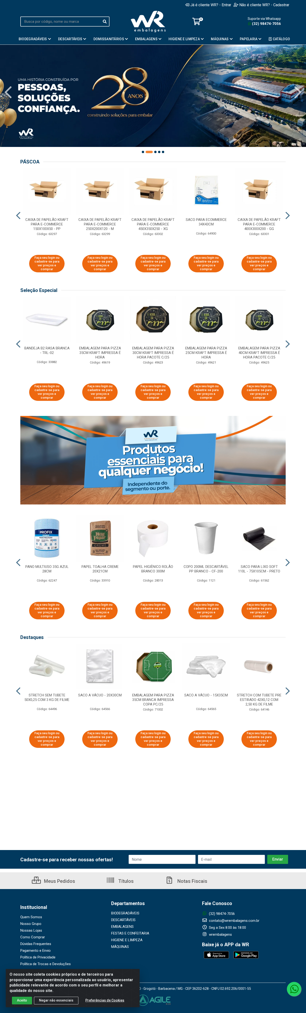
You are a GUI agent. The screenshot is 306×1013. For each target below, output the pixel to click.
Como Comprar (32, 937)
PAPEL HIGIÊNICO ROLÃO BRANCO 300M (153, 569)
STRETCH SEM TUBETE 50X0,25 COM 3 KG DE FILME (46, 697)
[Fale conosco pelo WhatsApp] (294, 989)
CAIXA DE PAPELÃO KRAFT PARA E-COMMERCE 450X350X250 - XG (153, 224)
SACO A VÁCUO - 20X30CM (100, 695)
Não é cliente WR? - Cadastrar (264, 5)
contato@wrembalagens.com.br (233, 920)
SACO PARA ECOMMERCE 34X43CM (206, 222)
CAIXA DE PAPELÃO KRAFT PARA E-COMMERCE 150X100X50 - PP (46, 224)
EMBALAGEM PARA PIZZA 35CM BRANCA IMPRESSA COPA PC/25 (153, 699)
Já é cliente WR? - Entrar (210, 5)
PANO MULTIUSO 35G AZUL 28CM (47, 569)
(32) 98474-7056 (266, 24)
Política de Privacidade (37, 957)
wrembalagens (220, 934)
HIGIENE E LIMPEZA (126, 940)
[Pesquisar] (105, 22)
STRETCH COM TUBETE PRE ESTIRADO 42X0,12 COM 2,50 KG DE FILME (259, 699)
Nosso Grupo (30, 924)
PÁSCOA (29, 162)
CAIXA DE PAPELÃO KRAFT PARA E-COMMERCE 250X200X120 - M (99, 224)
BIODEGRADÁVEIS (125, 913)
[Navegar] (8, 92)
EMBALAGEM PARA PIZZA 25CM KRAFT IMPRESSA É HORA (206, 352)
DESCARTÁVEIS (123, 920)
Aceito (22, 1000)
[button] (143, 152)
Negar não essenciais (56, 1000)
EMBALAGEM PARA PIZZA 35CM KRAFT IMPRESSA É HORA (100, 352)
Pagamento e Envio (35, 950)
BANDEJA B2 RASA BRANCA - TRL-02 (47, 350)
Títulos (125, 881)
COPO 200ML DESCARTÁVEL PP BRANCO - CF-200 (206, 569)
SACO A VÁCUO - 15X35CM (206, 695)
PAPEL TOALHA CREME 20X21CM (100, 569)
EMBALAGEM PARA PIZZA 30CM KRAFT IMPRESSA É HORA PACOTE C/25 (153, 352)
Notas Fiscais (191, 881)
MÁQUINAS (120, 947)
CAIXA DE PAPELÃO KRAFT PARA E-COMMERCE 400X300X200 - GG (259, 224)
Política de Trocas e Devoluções (45, 964)
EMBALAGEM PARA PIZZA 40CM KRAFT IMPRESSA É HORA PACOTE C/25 (259, 352)
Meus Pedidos (59, 881)
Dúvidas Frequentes (35, 944)
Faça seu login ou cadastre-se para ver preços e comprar (46, 263)
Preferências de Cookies (104, 1000)
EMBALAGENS (122, 926)
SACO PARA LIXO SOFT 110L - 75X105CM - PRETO (259, 569)
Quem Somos (31, 917)
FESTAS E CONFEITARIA (130, 933)
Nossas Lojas (31, 930)
